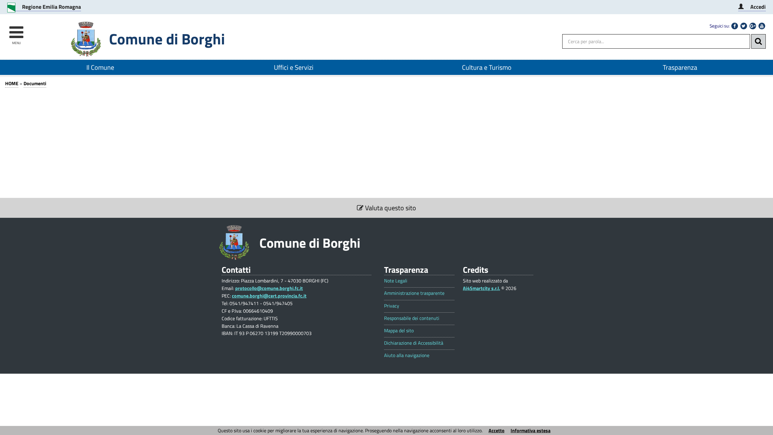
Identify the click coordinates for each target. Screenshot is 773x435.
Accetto (497, 430)
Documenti (35, 83)
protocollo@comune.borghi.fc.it (269, 288)
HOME (11, 83)
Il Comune (100, 67)
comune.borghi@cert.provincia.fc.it (269, 295)
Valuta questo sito (390, 208)
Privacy (391, 306)
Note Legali (395, 281)
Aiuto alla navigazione (406, 355)
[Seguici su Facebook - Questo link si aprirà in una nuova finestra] (734, 26)
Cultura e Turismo (487, 67)
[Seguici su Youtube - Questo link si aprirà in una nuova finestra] (762, 26)
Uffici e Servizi (293, 67)
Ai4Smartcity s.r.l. (481, 288)
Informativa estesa (530, 430)
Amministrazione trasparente (414, 293)
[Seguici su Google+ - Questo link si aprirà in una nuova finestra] (752, 26)
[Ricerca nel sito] (758, 41)
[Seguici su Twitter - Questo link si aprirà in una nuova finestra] (743, 26)
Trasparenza (680, 67)
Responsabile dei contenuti (411, 318)
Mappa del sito (399, 331)
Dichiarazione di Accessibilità (413, 343)
